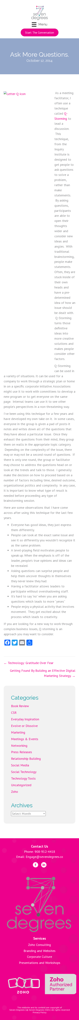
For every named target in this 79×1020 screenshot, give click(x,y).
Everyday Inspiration (25, 719)
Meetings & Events (24, 739)
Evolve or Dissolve (24, 726)
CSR (14, 712)
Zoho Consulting (39, 945)
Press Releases (21, 752)
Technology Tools (23, 778)
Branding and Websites (39, 951)
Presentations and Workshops (39, 963)
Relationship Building (26, 758)
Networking (19, 745)
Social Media (20, 765)
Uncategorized (21, 785)
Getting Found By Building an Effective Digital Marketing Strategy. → (42, 673)
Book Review (20, 706)
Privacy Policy (39, 1012)
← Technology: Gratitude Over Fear (28, 663)
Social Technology (23, 772)
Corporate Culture (39, 957)
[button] (40, 32)
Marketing (18, 732)
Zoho (14, 791)
